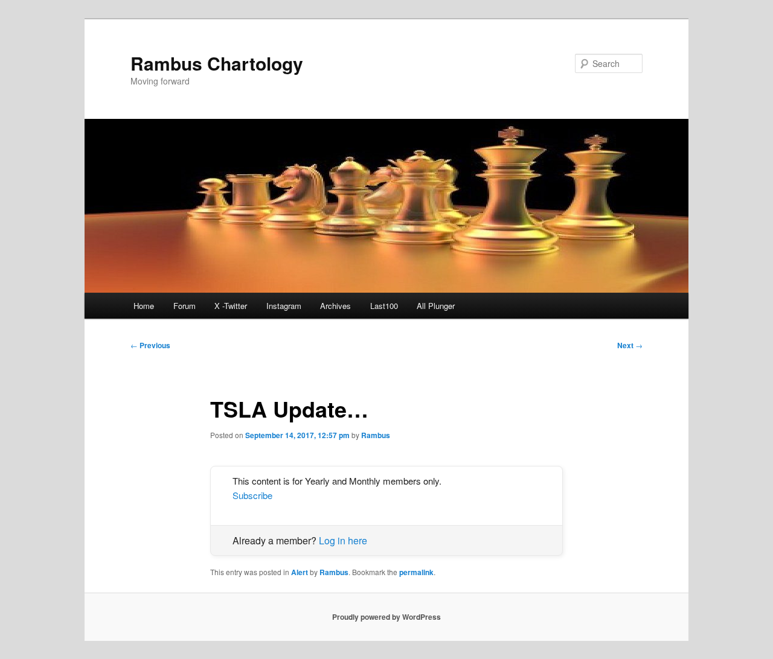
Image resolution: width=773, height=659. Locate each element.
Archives (335, 305)
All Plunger (436, 305)
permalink (416, 572)
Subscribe (252, 495)
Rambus (375, 435)
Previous (150, 345)
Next (630, 345)
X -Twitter (230, 305)
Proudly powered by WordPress (386, 616)
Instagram (283, 305)
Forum (184, 305)
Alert (299, 572)
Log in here (343, 540)
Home (143, 305)
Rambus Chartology (216, 63)
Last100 (384, 305)
